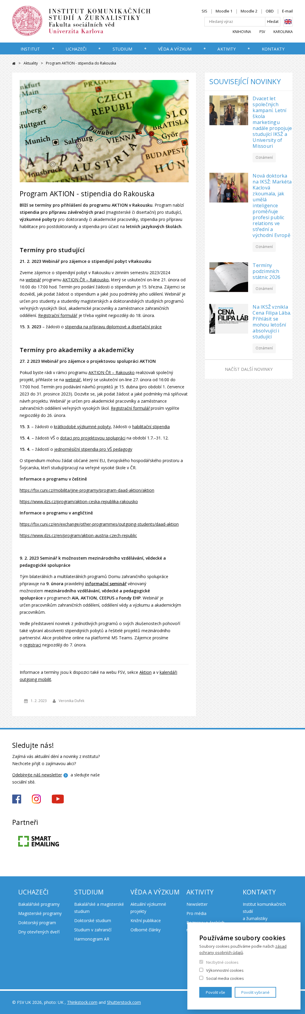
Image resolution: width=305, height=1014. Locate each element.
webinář (33, 279)
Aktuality (31, 63)
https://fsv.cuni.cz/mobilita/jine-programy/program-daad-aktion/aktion (87, 490)
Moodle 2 (249, 11)
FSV (262, 31)
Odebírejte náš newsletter (37, 775)
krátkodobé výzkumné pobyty (82, 426)
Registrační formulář (57, 315)
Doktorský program (37, 922)
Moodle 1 (224, 11)
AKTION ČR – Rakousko (86, 279)
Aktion (145, 672)
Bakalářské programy (39, 904)
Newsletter (197, 904)
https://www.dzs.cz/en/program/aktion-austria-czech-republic (78, 535)
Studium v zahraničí (92, 930)
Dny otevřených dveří (39, 932)
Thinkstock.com (82, 1002)
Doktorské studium (92, 920)
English (288, 21)
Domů (13, 63)
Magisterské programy (40, 913)
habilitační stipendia (151, 426)
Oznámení (264, 157)
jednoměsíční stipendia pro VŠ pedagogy (93, 449)
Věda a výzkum (175, 49)
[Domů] (94, 21)
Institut (30, 49)
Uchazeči (76, 49)
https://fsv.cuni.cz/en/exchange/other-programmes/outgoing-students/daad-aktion (99, 524)
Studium (122, 49)
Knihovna (242, 31)
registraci (32, 645)
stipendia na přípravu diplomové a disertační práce (113, 326)
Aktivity (226, 49)
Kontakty (273, 49)
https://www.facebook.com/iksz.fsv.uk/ (16, 799)
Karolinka (283, 31)
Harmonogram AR (91, 939)
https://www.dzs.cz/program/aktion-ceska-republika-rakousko (79, 501)
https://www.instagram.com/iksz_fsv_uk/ (36, 799)
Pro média (196, 913)
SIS (204, 11)
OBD (270, 11)
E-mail (287, 11)
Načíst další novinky (249, 369)
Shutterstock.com (124, 1002)
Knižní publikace (145, 920)
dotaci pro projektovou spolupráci (92, 438)
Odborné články (145, 930)
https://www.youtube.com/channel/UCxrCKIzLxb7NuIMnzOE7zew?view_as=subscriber (58, 799)
